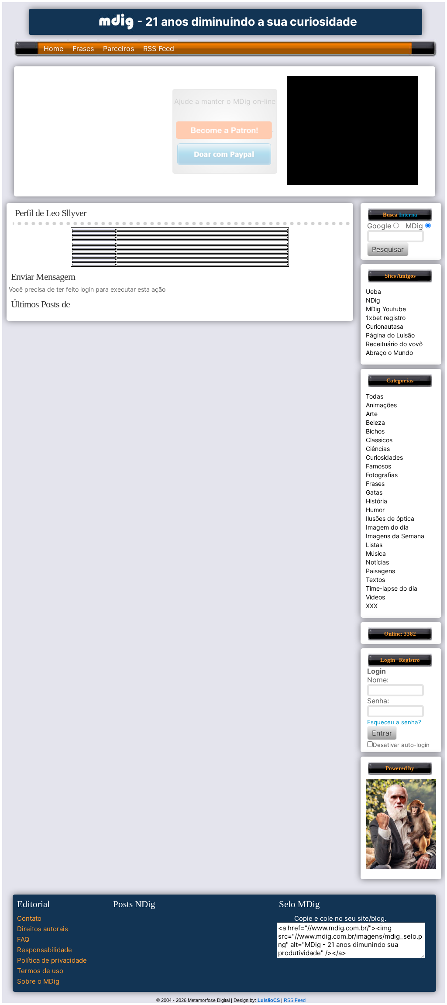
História (376, 501)
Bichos (375, 431)
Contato (29, 918)
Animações (381, 405)
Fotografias (382, 474)
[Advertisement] (97, 130)
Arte (372, 413)
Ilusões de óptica (390, 518)
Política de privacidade (52, 960)
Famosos (378, 466)
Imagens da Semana (395, 536)
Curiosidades (384, 457)
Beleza (375, 422)
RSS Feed (158, 48)
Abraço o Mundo (389, 352)
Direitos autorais (42, 929)
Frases (83, 48)
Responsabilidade (44, 950)
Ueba (373, 291)
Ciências (378, 448)
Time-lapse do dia (391, 588)
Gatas (374, 492)
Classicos (379, 440)
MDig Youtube (386, 309)
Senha (377, 700)
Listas (374, 544)
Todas (374, 396)
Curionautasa (384, 326)
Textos (375, 579)
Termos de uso (40, 971)
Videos (375, 597)
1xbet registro (386, 317)
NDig (373, 300)
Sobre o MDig (38, 981)
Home (53, 48)
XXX (372, 605)
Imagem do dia (387, 527)
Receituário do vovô (394, 344)
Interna (408, 215)
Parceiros (118, 48)
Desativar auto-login (401, 744)
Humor (375, 509)
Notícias (377, 562)
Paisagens (380, 571)
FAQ (23, 939)
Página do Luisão (390, 335)
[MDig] (116, 20)
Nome (377, 679)
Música (376, 553)
